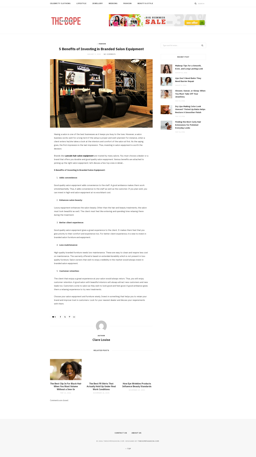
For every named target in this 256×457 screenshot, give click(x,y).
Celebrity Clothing (60, 3)
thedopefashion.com (148, 441)
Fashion (127, 3)
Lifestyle (82, 3)
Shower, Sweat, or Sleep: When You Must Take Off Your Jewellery (190, 93)
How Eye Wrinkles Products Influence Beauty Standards (136, 385)
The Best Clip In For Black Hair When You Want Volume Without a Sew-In (65, 386)
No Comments (110, 54)
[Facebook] (37, 143)
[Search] (196, 3)
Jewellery (97, 3)
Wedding (113, 3)
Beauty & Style (145, 3)
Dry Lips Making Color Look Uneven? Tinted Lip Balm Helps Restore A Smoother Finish (190, 109)
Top (129, 449)
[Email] (37, 163)
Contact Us (121, 433)
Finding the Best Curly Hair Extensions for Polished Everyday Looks (188, 125)
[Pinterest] (37, 156)
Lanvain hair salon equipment (79, 155)
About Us (136, 433)
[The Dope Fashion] (66, 20)
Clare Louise (101, 340)
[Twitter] (37, 150)
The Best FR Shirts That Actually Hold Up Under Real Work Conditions (101, 386)
